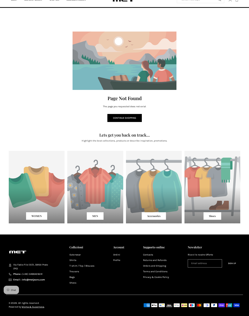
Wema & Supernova (33, 306)
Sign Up (232, 263)
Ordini (116, 254)
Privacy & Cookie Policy (156, 277)
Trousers (74, 271)
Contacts (148, 254)
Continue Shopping (124, 118)
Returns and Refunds (155, 260)
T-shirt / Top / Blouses (81, 265)
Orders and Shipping (154, 265)
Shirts (72, 260)
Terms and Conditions (155, 271)
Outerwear (75, 254)
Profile (116, 260)
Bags (72, 277)
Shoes (72, 282)
